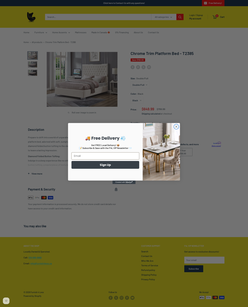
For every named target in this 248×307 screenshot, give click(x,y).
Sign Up (105, 165)
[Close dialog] (176, 126)
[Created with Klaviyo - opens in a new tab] (124, 182)
